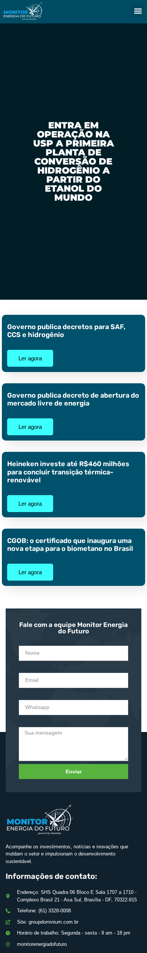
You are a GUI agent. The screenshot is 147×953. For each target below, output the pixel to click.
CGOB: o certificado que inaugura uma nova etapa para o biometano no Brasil (70, 545)
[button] (138, 11)
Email (26, 668)
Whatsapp (32, 695)
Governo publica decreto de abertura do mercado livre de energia (73, 399)
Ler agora (30, 358)
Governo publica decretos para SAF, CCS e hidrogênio (66, 331)
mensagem (34, 722)
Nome (27, 641)
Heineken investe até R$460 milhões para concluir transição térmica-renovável (68, 472)
